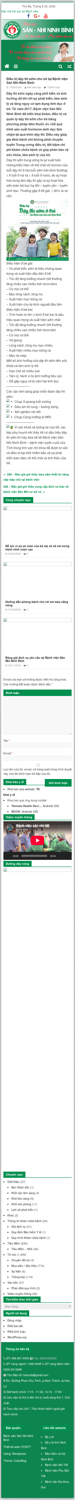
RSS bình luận (16, 1332)
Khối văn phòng (21, 1204)
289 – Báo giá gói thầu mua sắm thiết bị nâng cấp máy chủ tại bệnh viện (36, 476)
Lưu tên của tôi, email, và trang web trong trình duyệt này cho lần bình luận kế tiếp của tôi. (37, 771)
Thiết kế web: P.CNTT (17, 1447)
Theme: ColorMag (14, 1461)
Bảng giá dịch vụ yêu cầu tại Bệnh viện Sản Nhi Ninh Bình (35, 659)
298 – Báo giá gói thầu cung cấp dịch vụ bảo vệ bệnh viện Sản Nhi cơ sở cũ (36, 489)
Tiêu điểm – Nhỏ (21, 1249)
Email (8, 753)
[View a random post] (69, 66)
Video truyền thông (19, 1294)
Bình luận (13, 693)
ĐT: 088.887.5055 (18, 1358)
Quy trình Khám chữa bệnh (28, 1238)
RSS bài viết (15, 1326)
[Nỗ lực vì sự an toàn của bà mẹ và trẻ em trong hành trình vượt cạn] (37, 508)
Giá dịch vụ (18, 1226)
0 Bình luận (53, 87)
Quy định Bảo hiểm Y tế (26, 1232)
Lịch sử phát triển (22, 1210)
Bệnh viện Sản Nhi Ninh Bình (18, 1438)
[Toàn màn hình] (66, 856)
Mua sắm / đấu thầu (24, 1266)
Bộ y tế (49, 1437)
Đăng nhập (14, 1320)
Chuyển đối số (20, 1260)
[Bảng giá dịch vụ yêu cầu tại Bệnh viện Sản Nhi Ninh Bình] (37, 620)
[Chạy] (9, 856)
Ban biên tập (34, 87)
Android (48, 806)
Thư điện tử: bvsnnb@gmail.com (27, 1375)
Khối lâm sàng (20, 1198)
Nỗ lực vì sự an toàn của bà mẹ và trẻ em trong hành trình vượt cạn (37, 547)
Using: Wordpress (14, 1454)
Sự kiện (16, 1271)
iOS (56, 806)
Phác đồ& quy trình (23, 1288)
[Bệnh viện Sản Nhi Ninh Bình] (6, 66)
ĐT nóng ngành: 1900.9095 (24, 1364)
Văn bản (12, 1282)
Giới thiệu (13, 1182)
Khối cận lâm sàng (23, 1193)
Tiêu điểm (13, 1243)
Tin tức (11, 1254)
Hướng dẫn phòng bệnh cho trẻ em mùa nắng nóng (36, 603)
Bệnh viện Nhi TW (56, 1465)
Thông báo (18, 1277)
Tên (6, 740)
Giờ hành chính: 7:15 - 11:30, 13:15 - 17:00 (34, 1392)
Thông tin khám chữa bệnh (24, 1221)
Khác (10, 1215)
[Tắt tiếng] (60, 856)
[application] (37, 840)
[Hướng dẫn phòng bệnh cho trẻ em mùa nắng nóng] (37, 564)
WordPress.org (16, 1337)
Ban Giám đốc (20, 1187)
